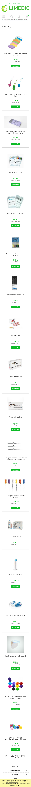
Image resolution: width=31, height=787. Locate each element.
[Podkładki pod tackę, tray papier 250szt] (15, 42)
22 (12, 756)
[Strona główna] (15, 8)
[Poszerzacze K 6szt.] (15, 161)
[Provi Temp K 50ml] (15, 563)
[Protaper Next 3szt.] (15, 405)
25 (23, 756)
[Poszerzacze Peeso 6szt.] (15, 202)
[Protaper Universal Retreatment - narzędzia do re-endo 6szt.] (15, 446)
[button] (4, 17)
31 (16, 757)
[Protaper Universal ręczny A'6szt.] (15, 485)
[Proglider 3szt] (15, 324)
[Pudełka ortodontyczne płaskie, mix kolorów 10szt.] (15, 685)
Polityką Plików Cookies (12, 782)
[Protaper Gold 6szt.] (15, 365)
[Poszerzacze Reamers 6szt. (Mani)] (15, 242)
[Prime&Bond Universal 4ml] (15, 283)
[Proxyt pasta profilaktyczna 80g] (15, 604)
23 (16, 756)
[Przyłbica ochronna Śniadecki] (15, 644)
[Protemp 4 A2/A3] (15, 525)
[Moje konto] (19, 17)
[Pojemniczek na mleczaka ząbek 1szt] (15, 83)
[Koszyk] (27, 16)
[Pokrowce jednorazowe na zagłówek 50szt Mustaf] (15, 122)
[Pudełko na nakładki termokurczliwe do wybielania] (15, 726)
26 (26, 756)
